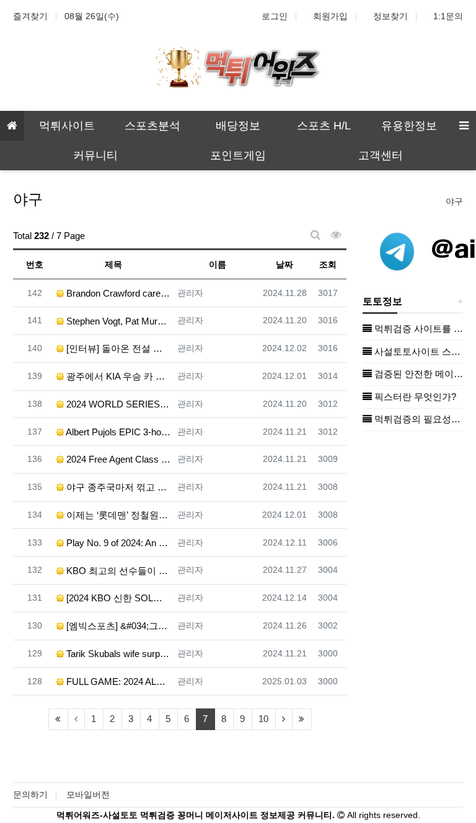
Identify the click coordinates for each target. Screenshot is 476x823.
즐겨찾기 (30, 16)
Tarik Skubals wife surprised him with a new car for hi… (117, 653)
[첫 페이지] (58, 719)
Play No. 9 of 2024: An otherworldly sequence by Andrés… (117, 543)
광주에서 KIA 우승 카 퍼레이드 (117, 376)
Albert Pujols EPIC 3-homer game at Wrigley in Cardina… (117, 432)
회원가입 (330, 16)
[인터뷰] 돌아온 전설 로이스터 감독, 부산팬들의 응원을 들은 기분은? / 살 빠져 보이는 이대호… (117, 348)
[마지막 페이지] (302, 719)
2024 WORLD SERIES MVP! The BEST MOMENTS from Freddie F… (117, 404)
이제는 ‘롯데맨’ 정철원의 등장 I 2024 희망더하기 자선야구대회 (117, 515)
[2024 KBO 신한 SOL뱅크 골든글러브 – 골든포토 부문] (117, 598)
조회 (328, 264)
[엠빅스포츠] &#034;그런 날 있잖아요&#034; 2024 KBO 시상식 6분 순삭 (117, 626)
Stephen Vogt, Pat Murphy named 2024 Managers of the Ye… (117, 321)
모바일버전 (88, 794)
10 (263, 718)
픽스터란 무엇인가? (414, 396)
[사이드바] (464, 126)
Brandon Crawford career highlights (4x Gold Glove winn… (117, 293)
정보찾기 (390, 16)
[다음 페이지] (284, 719)
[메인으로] (12, 126)
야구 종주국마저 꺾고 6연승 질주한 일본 (117, 487)
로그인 (275, 16)
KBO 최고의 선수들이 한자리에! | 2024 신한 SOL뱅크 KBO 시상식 (117, 570)
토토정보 (382, 301)
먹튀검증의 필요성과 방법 (417, 419)
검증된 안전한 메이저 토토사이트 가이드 (417, 373)
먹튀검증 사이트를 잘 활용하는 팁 (417, 328)
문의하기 (30, 794)
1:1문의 (448, 16)
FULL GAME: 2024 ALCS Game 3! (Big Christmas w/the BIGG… (117, 681)
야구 (454, 201)
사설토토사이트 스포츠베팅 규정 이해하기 (417, 351)
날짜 (284, 264)
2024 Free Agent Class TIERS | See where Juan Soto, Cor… (117, 459)
